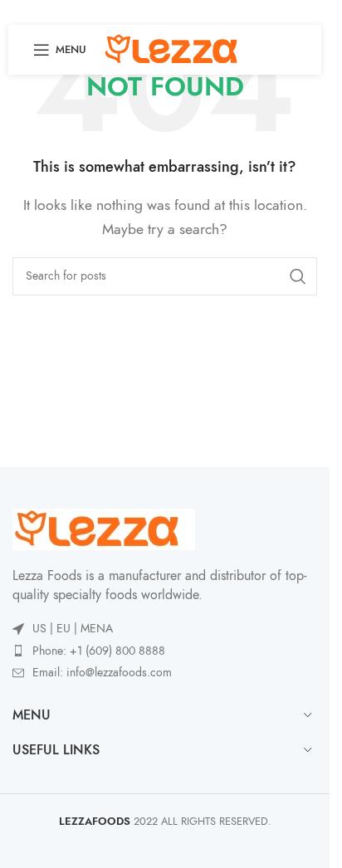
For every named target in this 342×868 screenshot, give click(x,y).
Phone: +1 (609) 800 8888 (98, 651)
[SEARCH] (298, 276)
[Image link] (103, 528)
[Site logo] (177, 49)
